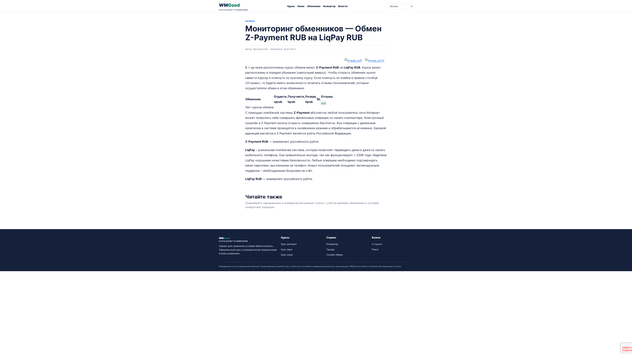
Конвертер (329, 6)
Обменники (313, 6)
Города (330, 249)
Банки (301, 6)
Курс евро (286, 249)
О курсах (377, 244)
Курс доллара (289, 244)
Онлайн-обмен (334, 254)
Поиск (375, 249)
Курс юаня (287, 254)
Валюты (343, 6)
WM (233, 6)
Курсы (291, 6)
